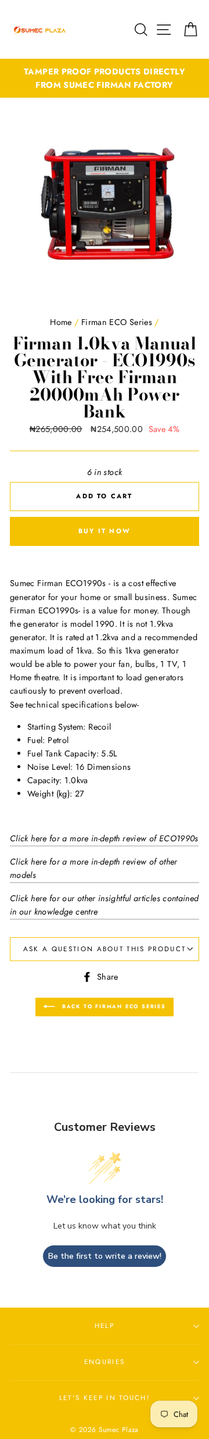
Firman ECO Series (116, 322)
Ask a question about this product (104, 949)
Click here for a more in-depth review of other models (94, 868)
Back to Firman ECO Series (112, 1006)
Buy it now (104, 530)
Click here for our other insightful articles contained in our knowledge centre (104, 904)
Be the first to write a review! (104, 1256)
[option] (104, 78)
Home (60, 322)
